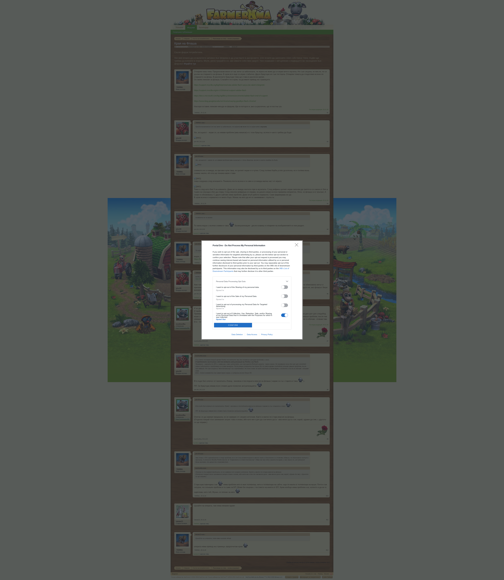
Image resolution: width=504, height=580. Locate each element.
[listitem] (252, 281)
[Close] (297, 245)
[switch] (284, 287)
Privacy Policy (267, 334)
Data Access (252, 334)
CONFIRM (233, 325)
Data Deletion (237, 334)
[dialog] (252, 290)
